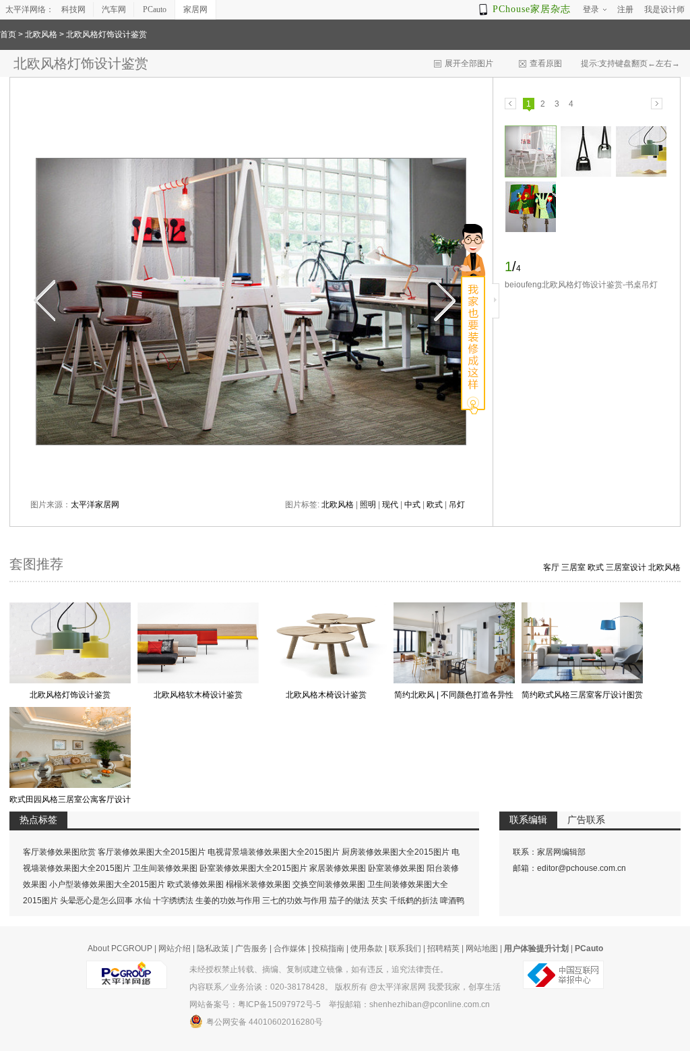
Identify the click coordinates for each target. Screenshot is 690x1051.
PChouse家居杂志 (532, 9)
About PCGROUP (120, 948)
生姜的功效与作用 (227, 900)
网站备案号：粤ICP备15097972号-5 (255, 1004)
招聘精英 (443, 948)
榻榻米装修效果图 (258, 884)
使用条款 (366, 948)
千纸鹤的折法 (413, 900)
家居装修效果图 (337, 868)
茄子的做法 (349, 900)
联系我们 (405, 948)
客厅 (551, 567)
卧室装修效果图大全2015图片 (253, 868)
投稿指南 (328, 948)
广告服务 (251, 948)
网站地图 (482, 948)
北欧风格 (41, 34)
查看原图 (546, 63)
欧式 (435, 504)
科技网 (73, 9)
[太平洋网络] (126, 969)
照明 (368, 504)
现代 (390, 504)
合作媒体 (290, 948)
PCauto (154, 9)
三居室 (573, 567)
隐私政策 (213, 948)
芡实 (379, 900)
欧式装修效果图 (195, 884)
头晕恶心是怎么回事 (96, 900)
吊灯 (457, 504)
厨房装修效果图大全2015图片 (395, 852)
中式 (412, 504)
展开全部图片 (469, 63)
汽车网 (114, 9)
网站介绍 (174, 948)
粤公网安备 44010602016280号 (264, 1022)
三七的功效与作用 (294, 900)
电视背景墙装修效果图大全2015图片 (274, 852)
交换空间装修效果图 (328, 884)
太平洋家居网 (95, 504)
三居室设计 (626, 567)
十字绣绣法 (173, 900)
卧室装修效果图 (396, 868)
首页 (8, 34)
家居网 (195, 9)
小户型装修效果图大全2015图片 (107, 884)
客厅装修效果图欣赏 (59, 852)
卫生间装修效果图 (165, 868)
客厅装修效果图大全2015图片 (152, 852)
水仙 (143, 900)
